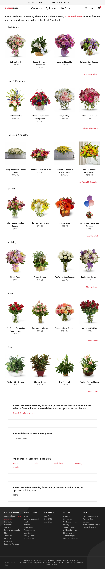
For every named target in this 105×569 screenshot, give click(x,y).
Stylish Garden (16, 115)
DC (42, 560)
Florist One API (69, 533)
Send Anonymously (90, 516)
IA (65, 16)
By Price (65, 8)
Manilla (15, 463)
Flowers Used (88, 519)
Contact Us (67, 519)
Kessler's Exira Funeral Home (24, 413)
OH (46, 563)
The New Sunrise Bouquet (40, 169)
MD (68, 560)
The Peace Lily (65, 382)
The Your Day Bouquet (40, 223)
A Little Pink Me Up (89, 115)
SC (60, 563)
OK (52, 563)
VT (74, 563)
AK (25, 560)
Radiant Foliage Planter (89, 382)
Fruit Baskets (29, 538)
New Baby (8, 533)
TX (67, 563)
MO (78, 560)
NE (31, 563)
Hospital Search (89, 527)
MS (21, 563)
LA (63, 560)
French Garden (40, 277)
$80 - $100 (48, 519)
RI (58, 563)
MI (73, 560)
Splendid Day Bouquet (89, 62)
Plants (26, 522)
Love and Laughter (64, 62)
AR (29, 560)
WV (81, 563)
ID (53, 560)
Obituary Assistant (70, 538)
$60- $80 (47, 516)
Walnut (36, 463)
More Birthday (92, 287)
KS (59, 560)
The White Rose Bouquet (65, 277)
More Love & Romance (88, 128)
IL (55, 560)
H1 (56, 565)
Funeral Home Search (91, 524)
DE (44, 560)
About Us (67, 516)
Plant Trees (28, 527)
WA (76, 563)
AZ (32, 560)
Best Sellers (8, 522)
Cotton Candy (16, 62)
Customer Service (70, 522)
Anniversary (9, 541)
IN (57, 560)
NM (38, 563)
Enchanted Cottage (89, 277)
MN (75, 560)
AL (27, 560)
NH (34, 563)
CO (36, 560)
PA (56, 563)
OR (54, 563)
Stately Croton (40, 382)
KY (61, 560)
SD (62, 563)
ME (71, 560)
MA (65, 560)
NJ (36, 563)
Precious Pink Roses (40, 328)
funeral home (75, 16)
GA (48, 560)
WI (79, 563)
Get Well (7, 527)
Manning (78, 463)
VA (72, 563)
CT (39, 560)
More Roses (93, 340)
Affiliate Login (69, 535)
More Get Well (92, 236)
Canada (86, 522)
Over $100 (48, 522)
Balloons (27, 524)
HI (50, 560)
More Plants (93, 391)
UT (69, 563)
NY (44, 563)
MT (24, 563)
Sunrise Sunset (65, 223)
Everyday (7, 524)
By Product (52, 8)
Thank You (8, 535)
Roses (26, 516)
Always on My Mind (89, 328)
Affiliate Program (70, 530)
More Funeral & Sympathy (87, 182)
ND (29, 563)
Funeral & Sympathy (12, 530)
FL (46, 560)
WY (47, 565)
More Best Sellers (91, 74)
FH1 (53, 565)
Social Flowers (69, 527)
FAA (49, 563)
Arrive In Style (64, 115)
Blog (50, 565)
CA (34, 560)
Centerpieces (29, 530)
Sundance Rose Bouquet (65, 328)
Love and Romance (11, 544)
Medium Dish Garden (15, 382)
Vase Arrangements (31, 519)
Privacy (66, 524)
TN (65, 563)
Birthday (7, 538)
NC (26, 563)
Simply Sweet (15, 277)
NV (41, 563)
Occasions (36, 8)
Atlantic (16, 467)
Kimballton (58, 463)
